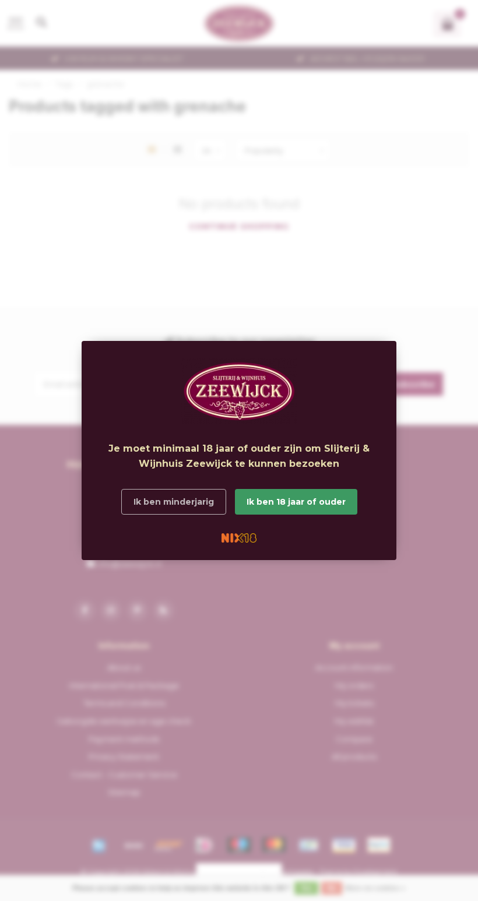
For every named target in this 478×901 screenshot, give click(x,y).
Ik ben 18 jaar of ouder (296, 502)
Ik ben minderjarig (173, 502)
